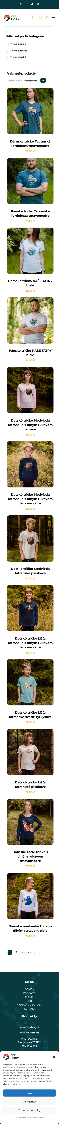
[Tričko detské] (7, 57)
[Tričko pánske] (7, 44)
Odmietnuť (29, 1101)
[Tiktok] (32, 4)
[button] (54, 1056)
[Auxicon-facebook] (26, 4)
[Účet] (32, 18)
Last (30, 952)
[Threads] (37, 4)
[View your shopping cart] (47, 18)
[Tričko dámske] (7, 51)
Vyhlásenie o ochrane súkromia (29, 1117)
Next (22, 952)
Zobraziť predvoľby (29, 1110)
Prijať (29, 1093)
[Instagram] (21, 4)
